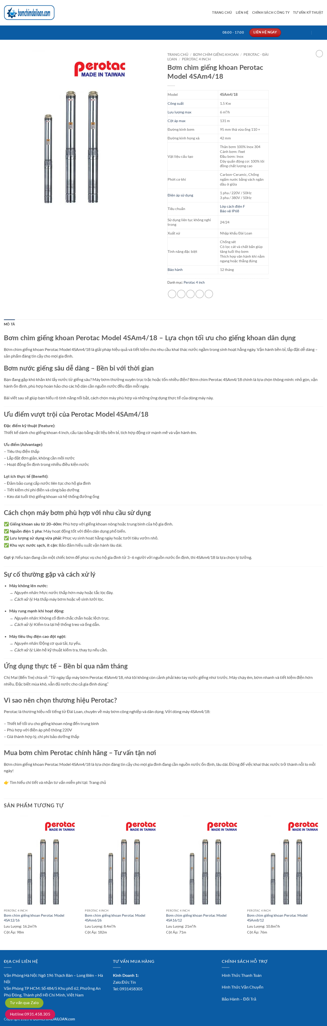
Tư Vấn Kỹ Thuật (308, 12)
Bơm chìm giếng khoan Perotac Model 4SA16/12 (196, 917)
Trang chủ (222, 12)
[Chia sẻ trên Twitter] (181, 294)
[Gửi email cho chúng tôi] (307, 32)
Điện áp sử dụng (180, 195)
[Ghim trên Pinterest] (199, 294)
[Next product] (319, 53)
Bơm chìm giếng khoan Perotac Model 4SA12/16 (34, 917)
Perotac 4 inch (196, 59)
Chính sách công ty (271, 12)
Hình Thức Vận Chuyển (242, 986)
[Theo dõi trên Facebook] (287, 32)
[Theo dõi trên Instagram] (293, 32)
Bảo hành (175, 269)
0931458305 (131, 988)
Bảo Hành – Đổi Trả (239, 998)
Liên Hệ (242, 12)
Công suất (176, 103)
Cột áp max (176, 121)
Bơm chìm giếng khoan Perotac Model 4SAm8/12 (277, 917)
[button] (319, 32)
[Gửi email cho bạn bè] (190, 294)
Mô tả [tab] (9, 324)
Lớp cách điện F (232, 206)
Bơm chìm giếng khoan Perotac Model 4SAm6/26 (115, 917)
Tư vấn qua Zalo (24, 1002)
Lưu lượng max (179, 112)
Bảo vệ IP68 (229, 211)
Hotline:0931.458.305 (30, 1014)
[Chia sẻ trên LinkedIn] (209, 294)
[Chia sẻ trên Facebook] (172, 294)
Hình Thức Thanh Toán (242, 975)
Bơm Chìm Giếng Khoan (216, 54)
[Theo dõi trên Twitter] (300, 32)
